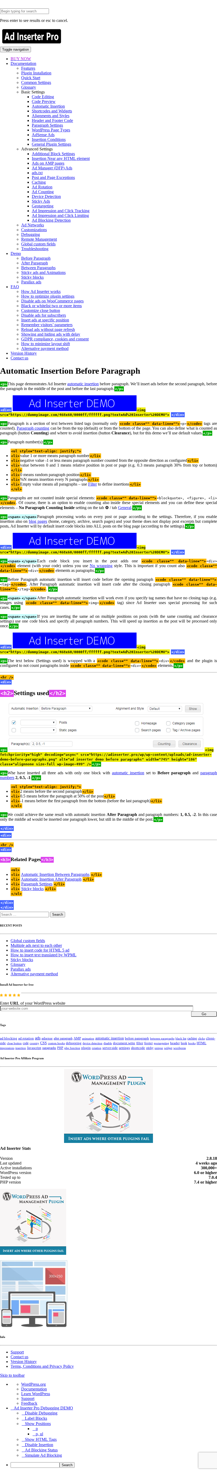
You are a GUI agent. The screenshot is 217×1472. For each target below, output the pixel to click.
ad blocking (8, 1038)
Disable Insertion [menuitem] (39, 1444)
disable (107, 1043)
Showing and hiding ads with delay (50, 334)
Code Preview (44, 101)
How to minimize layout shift (45, 343)
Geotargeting (42, 206)
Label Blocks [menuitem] (36, 1418)
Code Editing (43, 96)
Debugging (30, 234)
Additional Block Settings (53, 153)
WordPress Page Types (51, 130)
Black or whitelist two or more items (51, 305)
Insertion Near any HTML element (61, 158)
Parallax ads (31, 282)
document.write (124, 1043)
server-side (110, 1048)
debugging (74, 1043)
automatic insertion (83, 384)
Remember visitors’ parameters (47, 324)
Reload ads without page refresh (48, 329)
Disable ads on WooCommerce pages (52, 301)
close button (14, 1043)
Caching (39, 182)
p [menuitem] (37, 1428)
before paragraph (137, 1038)
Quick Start (30, 77)
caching (192, 1038)
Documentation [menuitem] (34, 1389)
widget (168, 1048)
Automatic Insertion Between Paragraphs (55, 874)
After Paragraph (34, 263)
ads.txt (37, 172)
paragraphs (49, 1048)
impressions (7, 1048)
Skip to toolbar (12, 1375)
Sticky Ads (41, 201)
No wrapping (101, 565)
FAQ (15, 286)
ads (37, 1038)
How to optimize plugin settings (47, 296)
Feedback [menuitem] (29, 1403)
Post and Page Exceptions (53, 177)
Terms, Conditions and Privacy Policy (42, 1366)
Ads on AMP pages (48, 163)
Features (28, 68)
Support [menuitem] (27, 1398)
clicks (201, 1038)
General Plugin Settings (51, 144)
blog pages (38, 521)
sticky (149, 1048)
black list (180, 1038)
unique (159, 1048)
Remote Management (39, 239)
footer (148, 1043)
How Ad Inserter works (41, 291)
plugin (86, 1048)
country (34, 1043)
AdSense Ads (43, 134)
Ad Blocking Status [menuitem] (41, 1450)
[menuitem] (114, 1465)
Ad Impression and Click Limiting (60, 215)
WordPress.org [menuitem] (33, 1384)
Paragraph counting (33, 428)
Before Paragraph (36, 258)
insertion (20, 1048)
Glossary (28, 87)
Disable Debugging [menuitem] (41, 1413)
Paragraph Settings (47, 125)
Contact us (19, 358)
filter (139, 1043)
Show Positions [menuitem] (38, 1423)
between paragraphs (162, 1038)
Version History (24, 353)
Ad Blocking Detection (51, 220)
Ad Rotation (42, 187)
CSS (43, 1043)
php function (72, 1048)
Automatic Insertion (48, 106)
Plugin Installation (36, 73)
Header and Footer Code (52, 120)
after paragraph (63, 1038)
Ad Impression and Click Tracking (60, 210)
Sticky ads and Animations (43, 272)
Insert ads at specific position (45, 320)
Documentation (23, 63)
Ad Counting (43, 191)
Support (17, 1352)
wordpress (179, 1048)
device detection (92, 1043)
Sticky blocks (32, 277)
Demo (16, 253)
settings (124, 1048)
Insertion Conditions (49, 139)
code (26, 1043)
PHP (60, 1048)
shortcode (138, 1048)
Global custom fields (38, 244)
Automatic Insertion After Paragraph (51, 879)
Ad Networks (32, 225)
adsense (47, 1038)
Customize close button (40, 310)
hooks (192, 1043)
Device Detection (46, 196)
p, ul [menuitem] (39, 1434)
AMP (77, 1038)
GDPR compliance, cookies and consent (55, 339)
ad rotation (26, 1038)
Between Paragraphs (38, 267)
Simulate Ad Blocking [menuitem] (43, 1455)
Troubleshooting (34, 248)
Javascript (34, 1048)
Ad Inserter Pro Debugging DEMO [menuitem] (43, 1408)
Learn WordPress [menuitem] (35, 1394)
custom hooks (56, 1043)
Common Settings (36, 82)
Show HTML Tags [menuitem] (41, 1439)
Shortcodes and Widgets (52, 111)
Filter (92, 484)
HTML (201, 1043)
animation (88, 1038)
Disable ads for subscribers (43, 315)
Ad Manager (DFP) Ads (52, 168)
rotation (96, 1048)
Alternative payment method (45, 348)
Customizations (34, 229)
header (175, 1043)
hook (184, 1043)
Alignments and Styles (50, 115)
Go (204, 1014)
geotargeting (161, 1043)
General (124, 507)
